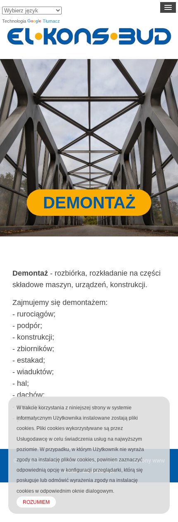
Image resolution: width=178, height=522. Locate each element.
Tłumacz (51, 21)
